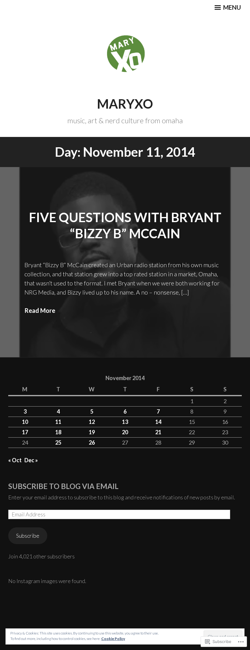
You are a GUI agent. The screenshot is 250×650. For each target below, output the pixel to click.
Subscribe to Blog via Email (63, 486)
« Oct (15, 460)
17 (25, 432)
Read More (39, 310)
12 (92, 421)
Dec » (31, 460)
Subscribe (27, 535)
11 (58, 421)
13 (125, 421)
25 (58, 442)
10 (25, 421)
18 (58, 432)
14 (158, 421)
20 (125, 432)
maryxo (125, 103)
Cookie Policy (113, 638)
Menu (231, 7)
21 (158, 432)
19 (92, 432)
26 (92, 442)
